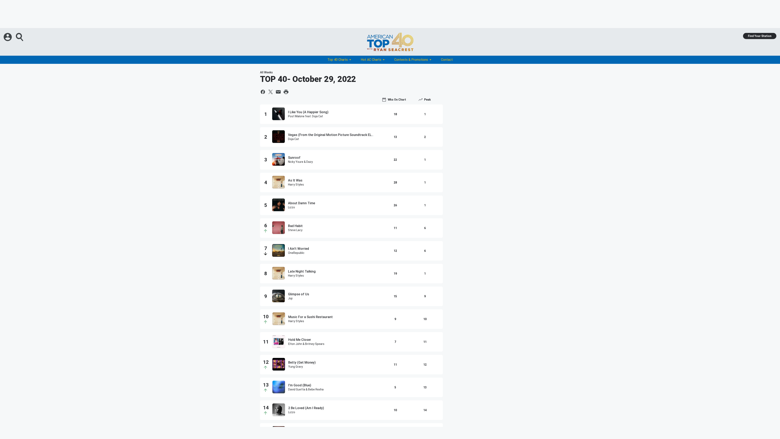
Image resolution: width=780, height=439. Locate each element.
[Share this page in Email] (278, 92)
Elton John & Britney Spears (306, 344)
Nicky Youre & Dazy (300, 161)
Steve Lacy (295, 230)
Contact (447, 60)
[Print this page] (286, 92)
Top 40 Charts (337, 60)
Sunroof (294, 158)
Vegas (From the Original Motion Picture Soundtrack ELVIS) (331, 135)
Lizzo (291, 207)
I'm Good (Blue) (299, 385)
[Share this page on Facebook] (263, 92)
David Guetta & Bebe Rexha (306, 389)
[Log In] (8, 37)
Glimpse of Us (298, 294)
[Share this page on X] (270, 92)
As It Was (295, 180)
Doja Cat (293, 139)
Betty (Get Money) (302, 362)
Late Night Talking (302, 271)
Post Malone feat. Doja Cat (305, 116)
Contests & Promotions (411, 60)
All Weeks (266, 72)
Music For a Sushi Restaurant (310, 317)
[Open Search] (20, 37)
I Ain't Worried (298, 249)
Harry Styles (296, 184)
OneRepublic (296, 252)
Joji (290, 298)
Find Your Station (759, 36)
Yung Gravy (295, 366)
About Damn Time (301, 203)
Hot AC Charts (371, 60)
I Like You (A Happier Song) (308, 112)
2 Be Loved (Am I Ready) (306, 408)
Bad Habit (295, 226)
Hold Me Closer (299, 340)
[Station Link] (390, 42)
